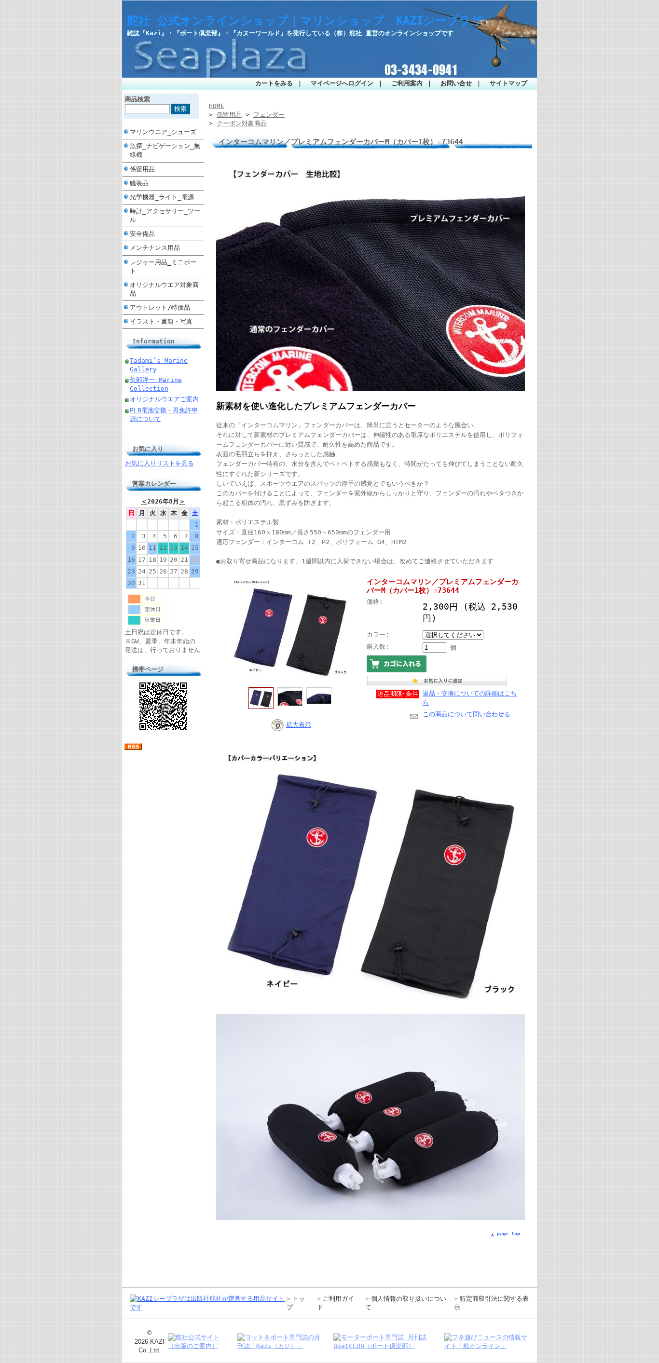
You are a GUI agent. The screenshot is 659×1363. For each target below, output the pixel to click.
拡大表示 (298, 724)
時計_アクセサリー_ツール (165, 215)
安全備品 (142, 233)
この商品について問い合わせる (466, 714)
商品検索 (137, 99)
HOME (216, 105)
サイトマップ (508, 83)
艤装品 (139, 183)
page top (508, 1233)
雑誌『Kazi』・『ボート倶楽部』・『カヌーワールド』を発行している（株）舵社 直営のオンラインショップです (290, 33)
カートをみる (274, 83)
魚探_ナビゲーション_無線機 (165, 150)
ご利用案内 (407, 83)
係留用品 (142, 169)
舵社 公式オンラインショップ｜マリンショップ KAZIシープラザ (305, 20)
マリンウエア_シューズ (163, 132)
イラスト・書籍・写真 (161, 321)
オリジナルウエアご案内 (164, 399)
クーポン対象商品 (242, 123)
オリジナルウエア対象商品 (164, 289)
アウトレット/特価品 (160, 307)
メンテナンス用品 (155, 247)
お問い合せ (456, 83)
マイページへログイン (342, 83)
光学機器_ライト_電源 (162, 197)
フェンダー (269, 114)
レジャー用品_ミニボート (163, 266)
